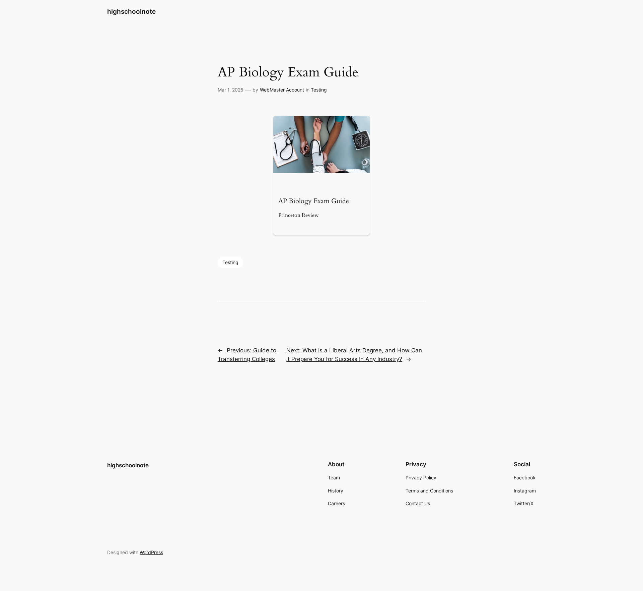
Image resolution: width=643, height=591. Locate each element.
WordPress (151, 552)
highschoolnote (131, 11)
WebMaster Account (282, 90)
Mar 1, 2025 (230, 90)
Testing (319, 90)
